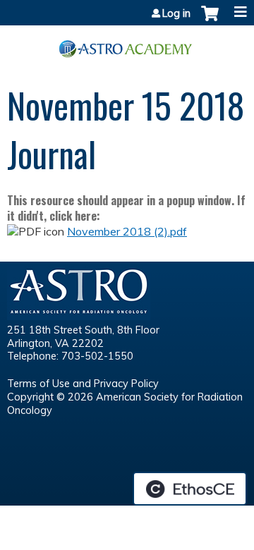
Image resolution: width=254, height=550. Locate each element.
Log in (176, 13)
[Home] (127, 43)
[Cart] (210, 20)
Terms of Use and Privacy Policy (83, 383)
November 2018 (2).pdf (127, 231)
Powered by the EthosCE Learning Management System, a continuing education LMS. (190, 489)
